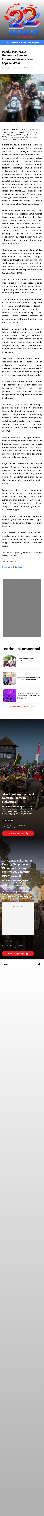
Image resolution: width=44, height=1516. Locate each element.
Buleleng (8, 940)
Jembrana (8, 820)
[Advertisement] (22, 992)
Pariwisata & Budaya (12, 567)
